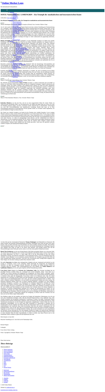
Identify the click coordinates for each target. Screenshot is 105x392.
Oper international (17, 24)
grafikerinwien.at (10, 387)
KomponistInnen (20, 50)
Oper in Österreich (17, 23)
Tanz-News (15, 17)
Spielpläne (15, 16)
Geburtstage (18, 56)
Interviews (15, 42)
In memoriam (19, 57)
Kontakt (11, 71)
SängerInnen (19, 44)
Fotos (10, 70)
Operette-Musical (17, 27)
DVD (14, 37)
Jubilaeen (15, 55)
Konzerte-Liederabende (18, 30)
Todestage (18, 59)
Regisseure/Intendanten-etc (22, 49)
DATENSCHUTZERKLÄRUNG (9, 390)
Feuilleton (11, 61)
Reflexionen (15, 66)
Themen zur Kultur (17, 63)
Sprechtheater (16, 31)
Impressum (15, 77)
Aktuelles (11, 12)
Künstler (11, 41)
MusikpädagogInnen (21, 52)
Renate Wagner (16, 39)
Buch (14, 35)
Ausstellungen (16, 33)
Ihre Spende (15, 74)
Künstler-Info (16, 60)
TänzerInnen (19, 46)
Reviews (15, 19)
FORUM (6, 381)
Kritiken (11, 20)
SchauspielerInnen (20, 53)
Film (14, 34)
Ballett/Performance (17, 28)
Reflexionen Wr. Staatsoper (19, 64)
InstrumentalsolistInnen (21, 48)
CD (13, 38)
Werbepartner (16, 75)
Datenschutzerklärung (9, 371)
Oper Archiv (16, 26)
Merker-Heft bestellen (9, 375)
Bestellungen (16, 73)
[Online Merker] (12, 3)
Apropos (15, 68)
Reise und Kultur (17, 67)
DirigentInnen (19, 45)
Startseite (15, 13)
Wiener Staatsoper (17, 22)
